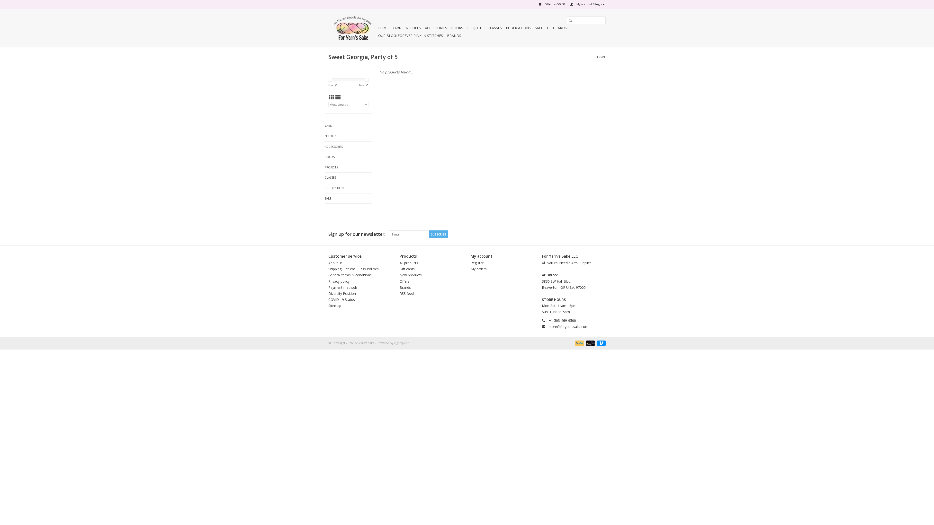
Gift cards (557, 28)
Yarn (397, 28)
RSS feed (407, 293)
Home (383, 28)
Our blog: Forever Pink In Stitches (410, 35)
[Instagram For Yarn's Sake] (602, 234)
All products (409, 263)
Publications (518, 28)
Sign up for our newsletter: (356, 234)
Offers (404, 281)
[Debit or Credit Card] (589, 343)
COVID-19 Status (341, 299)
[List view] (338, 97)
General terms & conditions (350, 275)
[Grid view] (331, 97)
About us (335, 263)
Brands (454, 35)
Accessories (436, 28)
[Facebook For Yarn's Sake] (584, 234)
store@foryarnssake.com (568, 326)
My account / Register (591, 4)
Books (457, 28)
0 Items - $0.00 (555, 4)
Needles (413, 28)
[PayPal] (579, 343)
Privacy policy (339, 281)
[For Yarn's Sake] (352, 28)
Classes (495, 28)
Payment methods (343, 287)
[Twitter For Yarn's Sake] (593, 234)
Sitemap (334, 305)
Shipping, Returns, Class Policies (353, 269)
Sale (539, 28)
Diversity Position (342, 293)
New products (411, 275)
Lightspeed (401, 343)
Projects (475, 28)
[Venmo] (600, 343)
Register (477, 263)
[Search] (570, 20)
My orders (479, 269)
